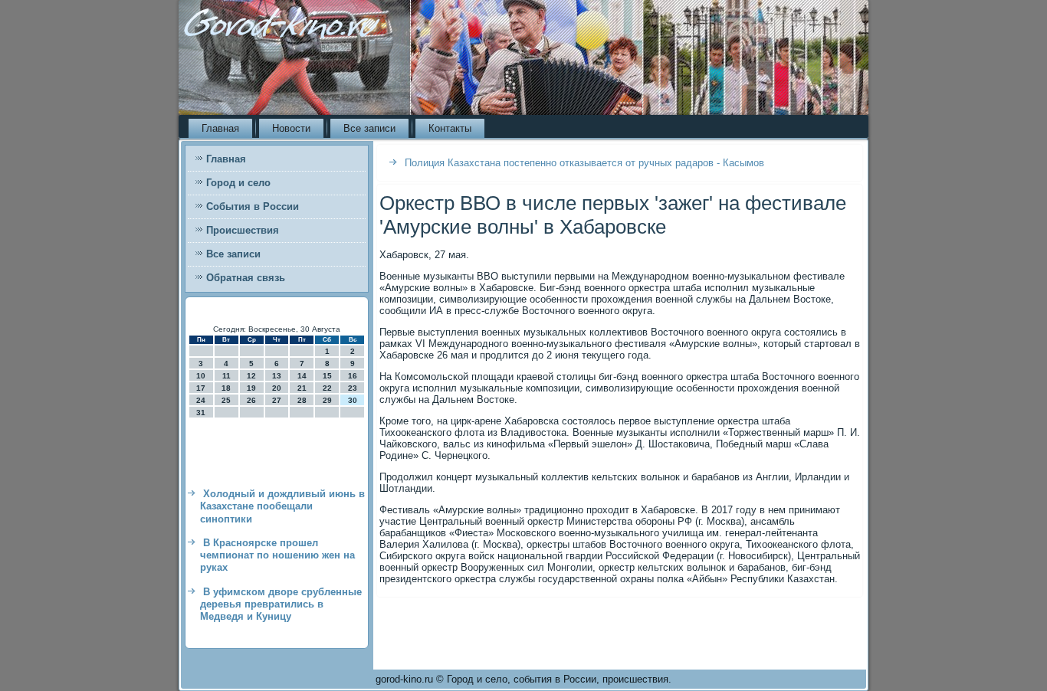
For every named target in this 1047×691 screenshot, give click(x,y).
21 (302, 388)
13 (276, 376)
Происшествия (242, 230)
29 (327, 400)
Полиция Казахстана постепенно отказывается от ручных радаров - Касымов (584, 163)
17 (200, 388)
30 (352, 400)
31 (200, 412)
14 (302, 376)
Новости (291, 128)
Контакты (449, 128)
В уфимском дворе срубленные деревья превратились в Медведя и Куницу (281, 604)
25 (226, 400)
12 (251, 376)
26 (251, 400)
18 (226, 388)
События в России (252, 206)
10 (200, 376)
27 (276, 400)
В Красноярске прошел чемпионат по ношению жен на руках (277, 555)
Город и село (238, 182)
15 (327, 376)
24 (200, 400)
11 (226, 376)
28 (302, 400)
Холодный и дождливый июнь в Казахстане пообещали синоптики (282, 506)
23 (352, 388)
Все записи (369, 128)
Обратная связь (245, 277)
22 (327, 388)
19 (251, 388)
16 (352, 376)
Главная (220, 128)
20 (276, 388)
